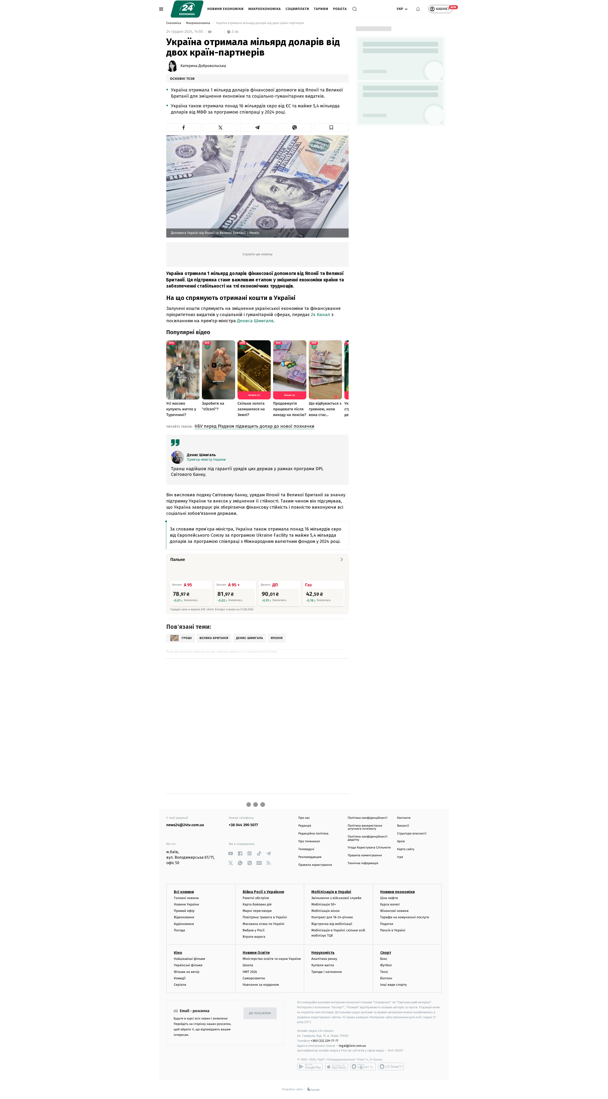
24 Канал (320, 314)
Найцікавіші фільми (189, 959)
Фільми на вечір (186, 972)
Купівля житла (322, 965)
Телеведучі (306, 849)
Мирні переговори (257, 911)
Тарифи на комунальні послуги (404, 917)
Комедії (179, 978)
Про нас (304, 818)
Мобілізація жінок (325, 911)
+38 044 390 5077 (243, 825)
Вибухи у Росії (254, 930)
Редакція (304, 825)
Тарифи (321, 9)
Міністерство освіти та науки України (272, 959)
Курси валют (390, 904)
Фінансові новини (394, 911)
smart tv (363, 1066)
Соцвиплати (297, 9)
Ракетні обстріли (256, 898)
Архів (401, 841)
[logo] (187, 9)
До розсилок (260, 1013)
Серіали (180, 985)
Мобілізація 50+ (323, 904)
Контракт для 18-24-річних (332, 917)
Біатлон (386, 978)
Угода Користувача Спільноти (369, 847)
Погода (179, 930)
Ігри (400, 857)
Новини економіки (225, 9)
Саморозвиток (254, 978)
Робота (340, 9)
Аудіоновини (184, 924)
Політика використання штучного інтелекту (365, 827)
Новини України (186, 904)
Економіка (174, 23)
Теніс (384, 972)
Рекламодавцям (309, 857)
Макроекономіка (264, 9)
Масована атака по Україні (264, 924)
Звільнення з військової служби (336, 898)
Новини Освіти (256, 952)
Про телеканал (309, 841)
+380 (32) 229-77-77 (324, 1040)
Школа (248, 965)
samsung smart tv (391, 1066)
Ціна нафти (389, 898)
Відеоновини (184, 917)
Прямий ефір (184, 911)
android (310, 1066)
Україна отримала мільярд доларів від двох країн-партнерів (259, 23)
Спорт (385, 952)
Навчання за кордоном (261, 985)
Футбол (386, 965)
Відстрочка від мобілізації (331, 924)
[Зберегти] (331, 127)
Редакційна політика (313, 833)
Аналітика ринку (324, 959)
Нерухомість (323, 952)
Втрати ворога (254, 937)
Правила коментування (365, 855)
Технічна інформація (363, 863)
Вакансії (403, 825)
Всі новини (184, 892)
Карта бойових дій (257, 904)
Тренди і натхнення (326, 972)
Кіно (178, 952)
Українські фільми (188, 965)
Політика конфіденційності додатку (367, 838)
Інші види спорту (393, 985)
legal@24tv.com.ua (352, 1045)
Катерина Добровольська (203, 66)
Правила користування (315, 865)
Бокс (383, 959)
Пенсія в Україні (392, 930)
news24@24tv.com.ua (185, 825)
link (230, 853)
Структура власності (412, 833)
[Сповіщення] (418, 9)
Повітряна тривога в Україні (265, 917)
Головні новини (186, 898)
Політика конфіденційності (367, 818)
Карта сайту (405, 849)
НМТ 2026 (250, 972)
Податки (386, 924)
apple (336, 1066)
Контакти (403, 818)
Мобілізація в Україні (331, 892)
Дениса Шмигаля (255, 320)
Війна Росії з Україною (263, 892)
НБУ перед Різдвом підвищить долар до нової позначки (254, 426)
